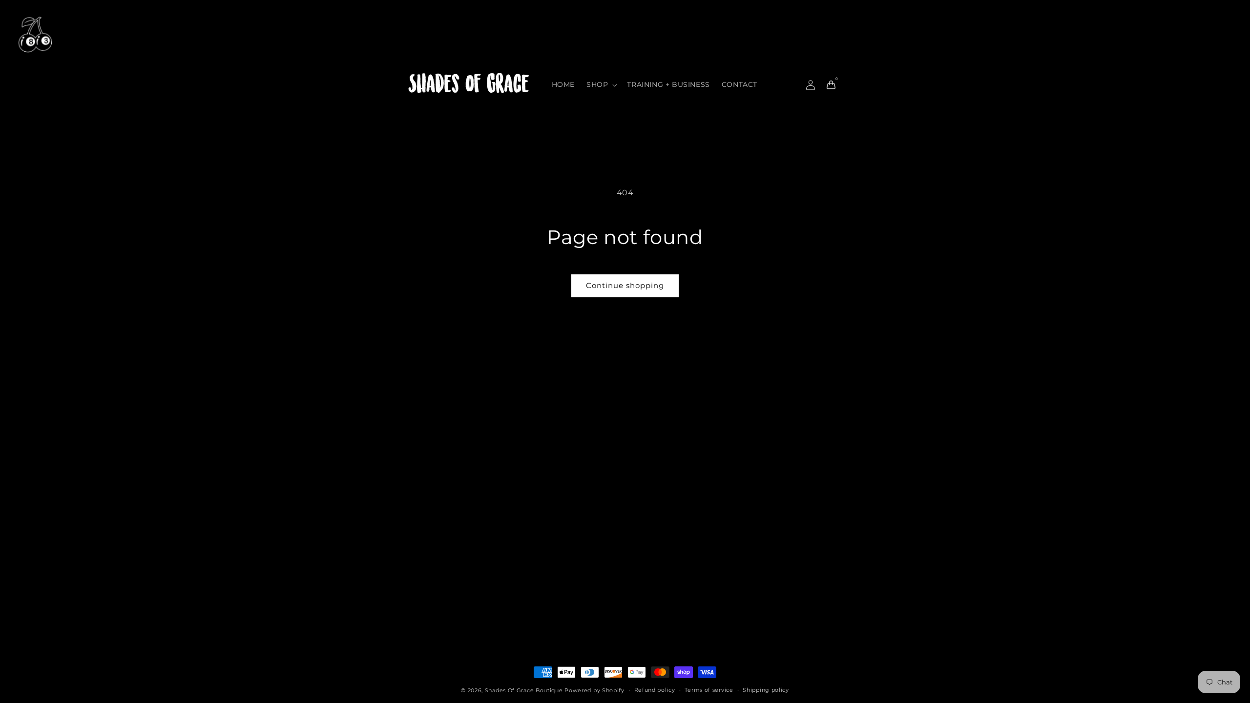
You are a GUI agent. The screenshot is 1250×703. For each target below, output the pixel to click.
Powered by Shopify (594, 690)
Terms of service (709, 689)
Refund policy (654, 689)
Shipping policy (766, 689)
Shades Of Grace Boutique (525, 690)
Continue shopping (625, 285)
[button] (601, 84)
